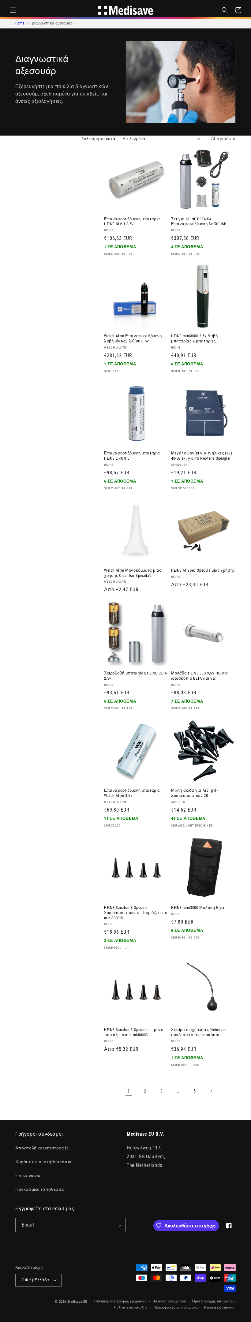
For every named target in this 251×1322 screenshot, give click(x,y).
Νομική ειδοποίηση (220, 1307)
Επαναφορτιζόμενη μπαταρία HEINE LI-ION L (132, 456)
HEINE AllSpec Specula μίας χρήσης (203, 570)
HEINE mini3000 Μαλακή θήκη (198, 907)
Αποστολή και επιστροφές (42, 1147)
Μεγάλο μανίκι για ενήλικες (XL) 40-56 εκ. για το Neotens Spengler (201, 456)
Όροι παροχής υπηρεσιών (214, 1301)
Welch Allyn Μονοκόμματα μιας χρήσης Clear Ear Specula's (132, 573)
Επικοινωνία (28, 1175)
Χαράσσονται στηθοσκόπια (43, 1161)
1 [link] (128, 1091)
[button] (13, 10)
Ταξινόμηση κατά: (98, 138)
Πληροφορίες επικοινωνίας (176, 1307)
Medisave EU (77, 1302)
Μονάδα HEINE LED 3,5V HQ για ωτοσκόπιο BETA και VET (199, 676)
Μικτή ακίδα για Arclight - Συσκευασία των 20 (195, 793)
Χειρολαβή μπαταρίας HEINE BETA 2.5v (135, 676)
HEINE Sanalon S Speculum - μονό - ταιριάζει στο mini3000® (135, 1032)
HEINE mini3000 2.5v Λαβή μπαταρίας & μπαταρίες (194, 338)
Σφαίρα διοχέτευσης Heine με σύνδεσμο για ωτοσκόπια (198, 1032)
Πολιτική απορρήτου (169, 1301)
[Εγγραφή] (118, 1225)
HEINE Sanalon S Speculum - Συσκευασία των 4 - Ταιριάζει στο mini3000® (135, 912)
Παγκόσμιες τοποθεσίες (39, 1189)
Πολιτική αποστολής (131, 1307)
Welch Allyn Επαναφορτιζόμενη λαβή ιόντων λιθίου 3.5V (133, 338)
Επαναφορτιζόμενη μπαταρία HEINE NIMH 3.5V (132, 221)
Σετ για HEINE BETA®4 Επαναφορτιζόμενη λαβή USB (199, 221)
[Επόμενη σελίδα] (211, 1091)
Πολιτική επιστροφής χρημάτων (120, 1301)
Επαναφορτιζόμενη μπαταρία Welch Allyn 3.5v (132, 793)
